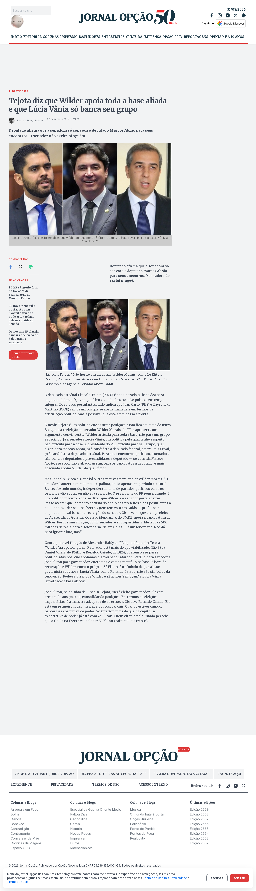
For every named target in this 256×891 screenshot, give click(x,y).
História (76, 829)
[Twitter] (236, 15)
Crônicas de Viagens (26, 843)
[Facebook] (212, 15)
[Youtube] (228, 15)
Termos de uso (106, 784)
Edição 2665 (199, 829)
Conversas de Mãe (25, 838)
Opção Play (172, 37)
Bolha (15, 814)
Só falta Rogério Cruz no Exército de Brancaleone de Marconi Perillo (23, 293)
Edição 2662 (199, 843)
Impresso (69, 37)
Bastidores (89, 37)
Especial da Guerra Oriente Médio (95, 809)
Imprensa (152, 37)
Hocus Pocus (80, 834)
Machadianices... (82, 848)
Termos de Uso (17, 882)
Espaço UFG (20, 848)
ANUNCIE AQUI (229, 774)
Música (135, 809)
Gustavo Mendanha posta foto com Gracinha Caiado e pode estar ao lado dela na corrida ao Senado (22, 315)
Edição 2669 (199, 809)
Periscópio (138, 824)
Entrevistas (113, 37)
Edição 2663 (199, 838)
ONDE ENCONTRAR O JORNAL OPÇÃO (44, 774)
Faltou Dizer (79, 814)
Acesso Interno (153, 784)
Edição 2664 (199, 834)
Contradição (20, 829)
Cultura (134, 37)
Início (16, 37)
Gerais (75, 824)
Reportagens (196, 37)
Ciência (16, 819)
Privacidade (62, 784)
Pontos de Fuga (142, 834)
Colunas (51, 37)
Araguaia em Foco (24, 809)
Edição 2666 (199, 824)
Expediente (21, 784)
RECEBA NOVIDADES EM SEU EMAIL (181, 774)
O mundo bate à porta (147, 814)
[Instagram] (220, 15)
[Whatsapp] (244, 15)
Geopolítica (78, 819)
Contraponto (20, 834)
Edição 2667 (199, 819)
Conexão (17, 824)
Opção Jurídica (141, 819)
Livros (74, 843)
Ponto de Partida (142, 829)
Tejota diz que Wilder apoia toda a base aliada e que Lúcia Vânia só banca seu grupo (88, 105)
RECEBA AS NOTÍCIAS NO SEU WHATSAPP (113, 774)
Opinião (216, 37)
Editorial (32, 37)
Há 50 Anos (234, 37)
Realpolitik (137, 838)
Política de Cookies (156, 878)
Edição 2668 (199, 814)
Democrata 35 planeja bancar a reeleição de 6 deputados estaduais (24, 337)
